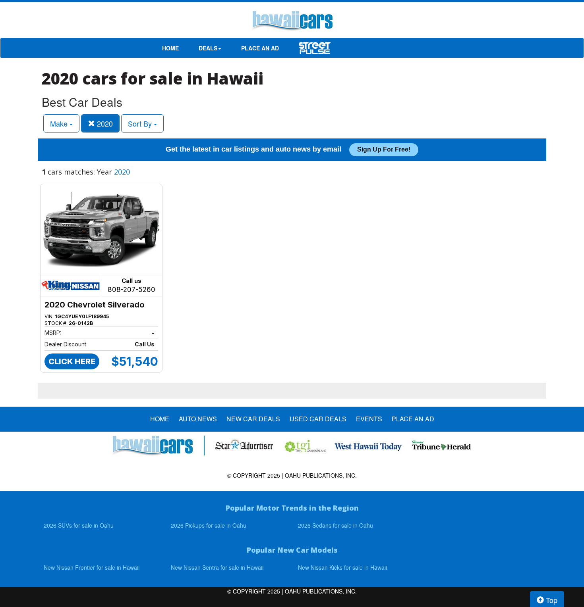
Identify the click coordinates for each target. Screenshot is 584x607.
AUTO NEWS (198, 419)
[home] (292, 22)
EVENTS (369, 419)
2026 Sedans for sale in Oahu (335, 525)
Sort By (141, 123)
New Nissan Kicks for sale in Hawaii (342, 567)
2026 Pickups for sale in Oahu (208, 525)
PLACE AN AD (260, 48)
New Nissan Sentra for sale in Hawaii (217, 567)
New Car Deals (253, 419)
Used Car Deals (318, 419)
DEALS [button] (208, 48)
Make (60, 123)
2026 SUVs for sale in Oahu (79, 525)
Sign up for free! (383, 149)
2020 (104, 123)
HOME (170, 48)
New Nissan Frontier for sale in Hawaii (91, 567)
